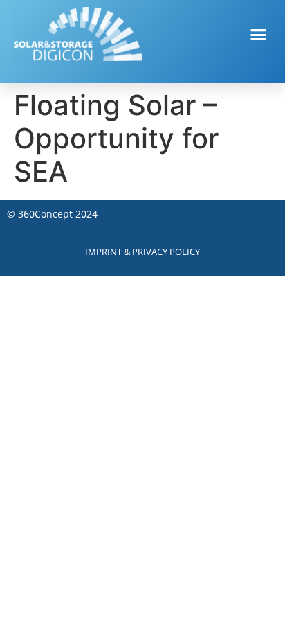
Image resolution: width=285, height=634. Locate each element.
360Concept (45, 213)
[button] (259, 34)
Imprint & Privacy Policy (142, 251)
